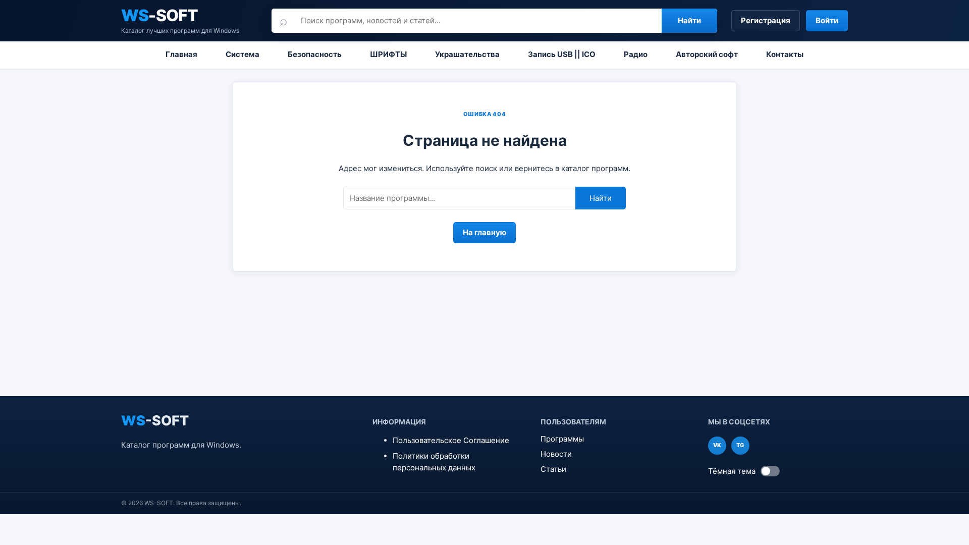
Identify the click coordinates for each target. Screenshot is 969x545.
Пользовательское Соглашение (451, 440)
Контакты (784, 54)
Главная (181, 54)
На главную (484, 232)
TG (740, 445)
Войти (827, 20)
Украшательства (467, 54)
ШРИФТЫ (388, 54)
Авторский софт (707, 54)
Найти (689, 20)
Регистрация (765, 20)
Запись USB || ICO (562, 54)
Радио (636, 54)
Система (242, 54)
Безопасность (315, 54)
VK (717, 445)
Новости (556, 454)
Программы (562, 439)
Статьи (553, 469)
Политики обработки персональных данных (434, 461)
